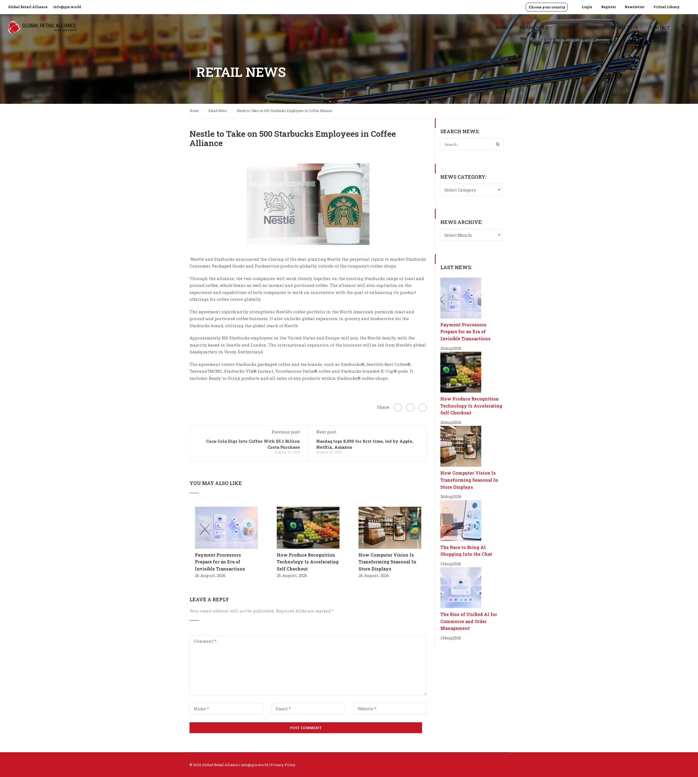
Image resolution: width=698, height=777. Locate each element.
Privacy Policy (283, 764)
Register (608, 7)
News (593, 27)
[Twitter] (410, 407)
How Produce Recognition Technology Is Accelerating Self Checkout (308, 562)
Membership (534, 27)
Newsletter (634, 7)
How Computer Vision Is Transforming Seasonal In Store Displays (387, 562)
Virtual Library (666, 7)
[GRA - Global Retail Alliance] (42, 30)
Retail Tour (624, 27)
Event (568, 27)
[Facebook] (398, 407)
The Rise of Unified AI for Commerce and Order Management (468, 621)
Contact (660, 27)
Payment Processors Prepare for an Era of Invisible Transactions (220, 562)
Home (501, 27)
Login (587, 7)
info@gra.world (67, 7)
